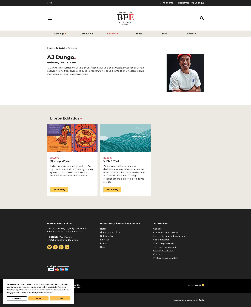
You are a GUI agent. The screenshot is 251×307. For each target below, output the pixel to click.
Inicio (50, 48)
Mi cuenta (168, 3)
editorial (60, 48)
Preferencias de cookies (165, 258)
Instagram (67, 247)
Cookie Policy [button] (58, 290)
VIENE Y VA (111, 161)
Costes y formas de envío (166, 232)
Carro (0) (199, 3)
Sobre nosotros (161, 240)
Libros (103, 229)
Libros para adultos (110, 232)
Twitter (49, 247)
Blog (164, 33)
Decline (38, 298)
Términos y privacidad (164, 247)
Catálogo (59, 33)
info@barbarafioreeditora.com (62, 240)
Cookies (157, 229)
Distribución (86, 33)
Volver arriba (194, 285)
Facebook (55, 247)
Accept (60, 298)
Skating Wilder (60, 161)
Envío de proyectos (163, 243)
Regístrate (183, 3)
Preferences (16, 298)
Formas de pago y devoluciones (169, 236)
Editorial (111, 33)
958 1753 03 (65, 237)
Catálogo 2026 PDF (163, 250)
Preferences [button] (48, 293)
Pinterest (61, 247)
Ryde (201, 300)
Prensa (138, 33)
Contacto (191, 33)
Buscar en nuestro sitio (202, 18)
